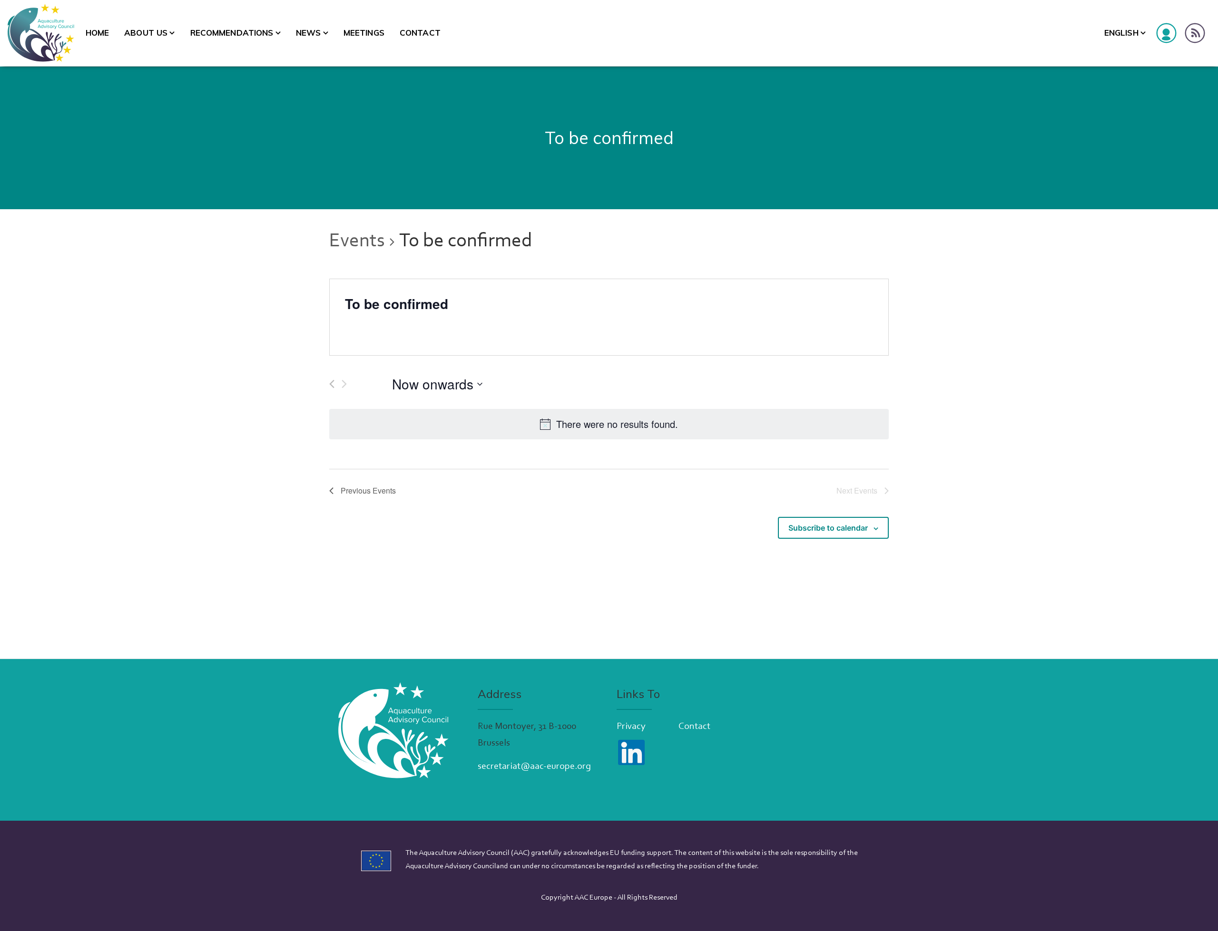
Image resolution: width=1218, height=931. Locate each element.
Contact (420, 33)
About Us (145, 33)
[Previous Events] (331, 383)
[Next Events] (344, 383)
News (308, 33)
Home (97, 33)
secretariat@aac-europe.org (534, 766)
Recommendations (232, 33)
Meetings (364, 33)
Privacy (631, 726)
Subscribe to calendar (828, 528)
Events (357, 242)
